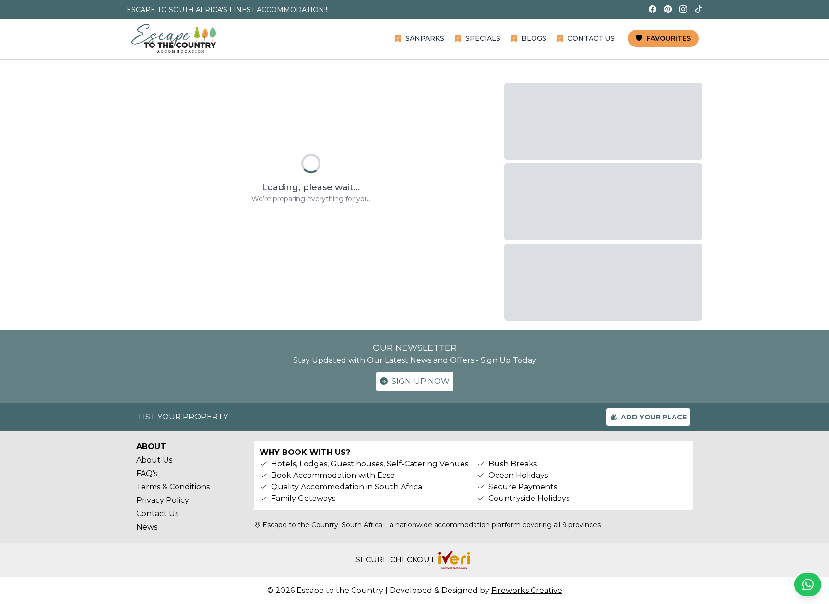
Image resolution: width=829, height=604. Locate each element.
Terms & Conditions (173, 486)
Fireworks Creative (526, 590)
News (146, 527)
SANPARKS (424, 38)
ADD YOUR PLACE (654, 417)
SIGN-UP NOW (420, 381)
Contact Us (157, 513)
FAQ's (146, 473)
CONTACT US (591, 38)
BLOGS (533, 38)
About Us (154, 460)
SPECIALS (482, 38)
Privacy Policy (162, 500)
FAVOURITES (668, 38)
